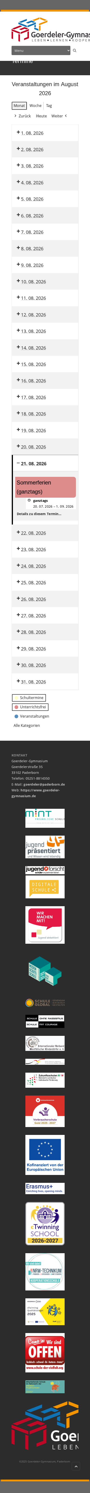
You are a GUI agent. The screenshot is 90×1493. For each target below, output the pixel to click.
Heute (41, 116)
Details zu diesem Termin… (39, 514)
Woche (36, 105)
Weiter (57, 116)
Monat (19, 105)
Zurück (25, 116)
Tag (49, 105)
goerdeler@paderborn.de (44, 784)
